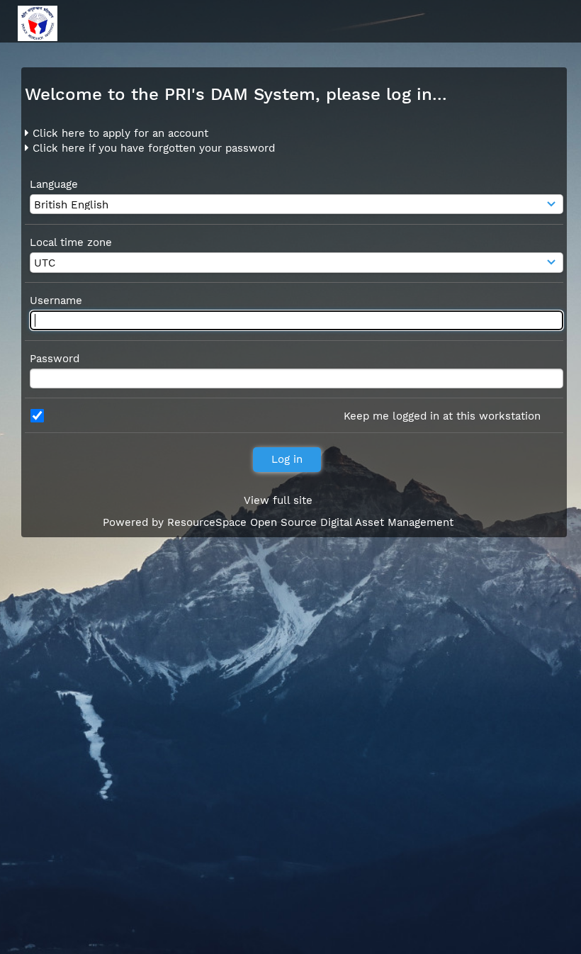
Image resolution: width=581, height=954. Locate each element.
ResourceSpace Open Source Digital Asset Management (310, 522)
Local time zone (71, 242)
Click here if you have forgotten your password (152, 148)
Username (56, 300)
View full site (278, 500)
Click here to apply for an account (118, 133)
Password (54, 358)
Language (54, 184)
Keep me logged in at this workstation (442, 416)
